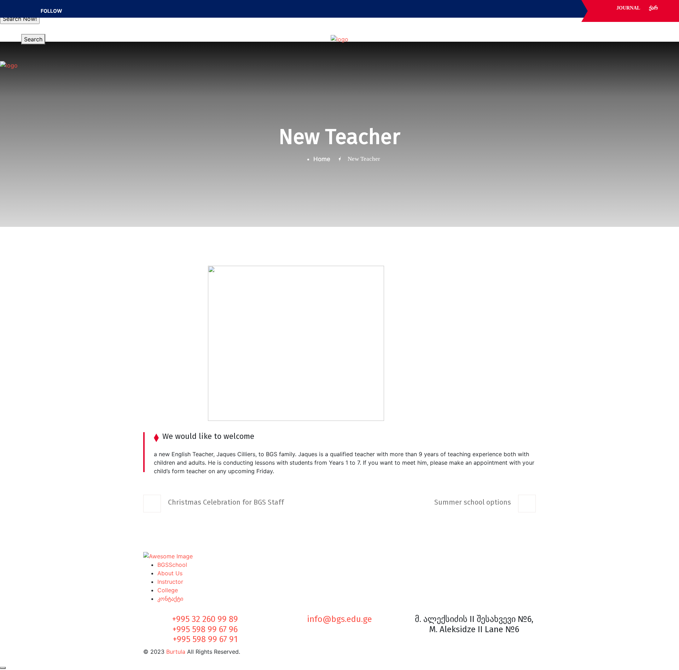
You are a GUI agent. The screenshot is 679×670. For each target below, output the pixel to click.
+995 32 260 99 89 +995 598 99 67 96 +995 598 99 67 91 (205, 629)
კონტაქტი (170, 598)
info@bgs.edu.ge (339, 619)
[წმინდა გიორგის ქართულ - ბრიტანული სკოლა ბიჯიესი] (339, 39)
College (167, 590)
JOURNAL (628, 8)
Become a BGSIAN (437, 36)
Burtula (175, 651)
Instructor (170, 581)
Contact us (515, 36)
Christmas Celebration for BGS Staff (226, 502)
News (481, 36)
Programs (257, 36)
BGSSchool (172, 564)
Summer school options (472, 502)
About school (207, 36)
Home (323, 159)
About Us (169, 573)
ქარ (653, 8)
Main (170, 36)
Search (33, 39)
